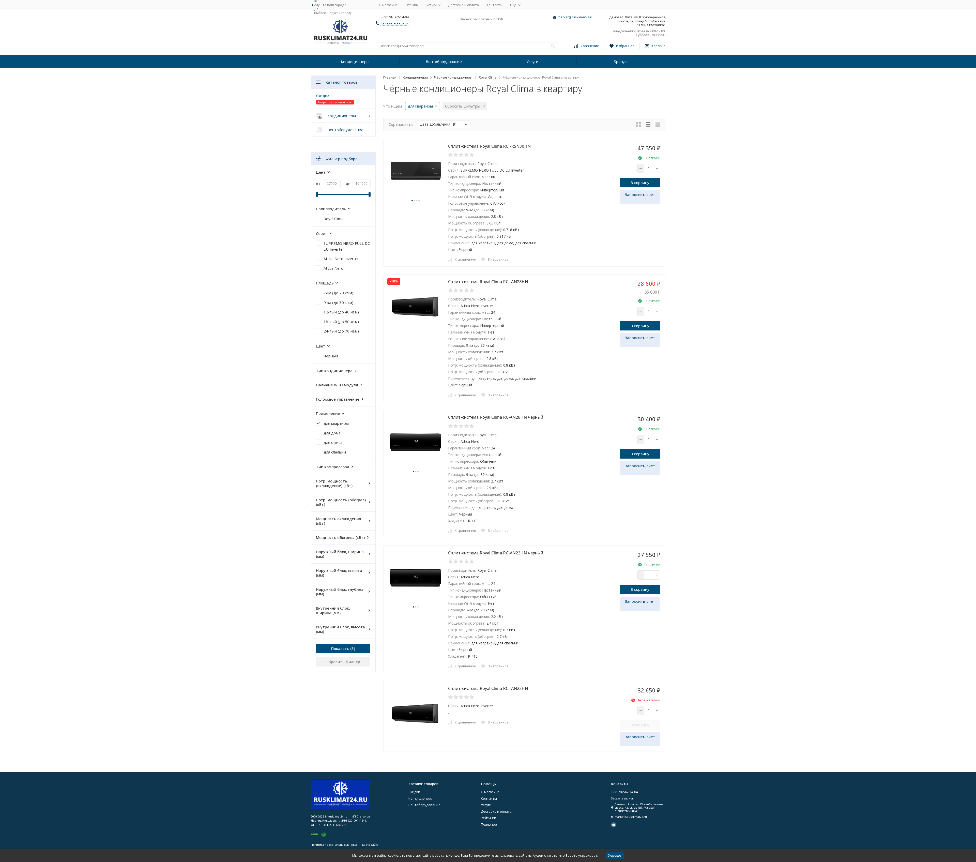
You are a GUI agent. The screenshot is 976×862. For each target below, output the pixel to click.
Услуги (532, 61)
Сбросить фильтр (343, 661)
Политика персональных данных (334, 844)
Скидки (322, 95)
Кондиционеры (355, 61)
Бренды (621, 61)
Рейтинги (488, 817)
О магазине (388, 5)
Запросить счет (640, 194)
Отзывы (412, 5)
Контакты (494, 5)
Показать (340, 648)
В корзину (640, 182)
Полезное (489, 824)
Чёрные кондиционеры (453, 77)
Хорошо (614, 855)
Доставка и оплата (463, 5)
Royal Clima (488, 77)
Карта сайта (370, 844)
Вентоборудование (444, 61)
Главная (389, 77)
